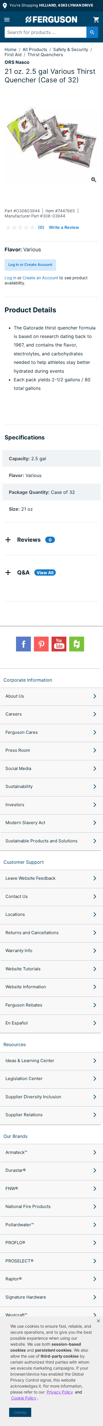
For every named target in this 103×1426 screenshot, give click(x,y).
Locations (15, 914)
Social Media (18, 768)
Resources (14, 1044)
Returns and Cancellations (32, 932)
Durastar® (15, 1170)
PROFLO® (15, 1242)
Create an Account (40, 277)
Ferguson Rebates (23, 1005)
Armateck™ (16, 1152)
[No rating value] (21, 227)
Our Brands (15, 1136)
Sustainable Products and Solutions (41, 841)
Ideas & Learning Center (29, 1060)
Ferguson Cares (21, 732)
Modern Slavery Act (25, 822)
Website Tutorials (23, 968)
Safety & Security (71, 49)
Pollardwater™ (19, 1224)
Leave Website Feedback (30, 878)
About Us (14, 696)
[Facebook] (23, 644)
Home (11, 49)
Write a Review (64, 227)
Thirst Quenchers (45, 54)
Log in (10, 277)
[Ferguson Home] (51, 19)
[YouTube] (59, 644)
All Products (35, 49)
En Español (16, 1023)
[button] (98, 1320)
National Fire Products (28, 1206)
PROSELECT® (19, 1261)
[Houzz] (76, 644)
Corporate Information (27, 680)
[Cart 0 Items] (96, 19)
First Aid (14, 54)
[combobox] (49, 32)
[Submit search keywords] (92, 32)
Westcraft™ (16, 1315)
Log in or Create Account (30, 264)
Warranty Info (18, 950)
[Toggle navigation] (6, 19)
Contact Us (16, 896)
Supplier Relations (24, 1114)
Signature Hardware (25, 1297)
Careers (13, 714)
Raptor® (13, 1279)
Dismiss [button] (20, 1412)
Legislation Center (24, 1078)
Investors (14, 804)
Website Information (25, 986)
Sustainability (19, 786)
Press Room (17, 750)
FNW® (11, 1188)
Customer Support (23, 862)
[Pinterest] (41, 644)
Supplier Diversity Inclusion (33, 1096)
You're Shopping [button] (50, 5)
